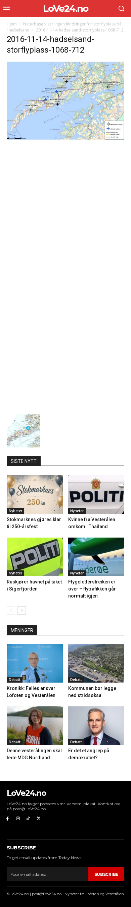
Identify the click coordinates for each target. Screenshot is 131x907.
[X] (38, 818)
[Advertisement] (65, 209)
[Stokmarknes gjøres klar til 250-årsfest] (35, 494)
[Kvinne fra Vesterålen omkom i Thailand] (96, 494)
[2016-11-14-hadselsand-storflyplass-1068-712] (65, 138)
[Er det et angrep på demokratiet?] (96, 725)
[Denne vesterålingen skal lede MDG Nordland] (35, 725)
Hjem (12, 24)
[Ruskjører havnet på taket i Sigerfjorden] (35, 557)
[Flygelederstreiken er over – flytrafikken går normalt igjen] (96, 557)
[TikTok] (28, 818)
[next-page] (21, 610)
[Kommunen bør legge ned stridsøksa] (96, 663)
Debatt (14, 679)
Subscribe (106, 874)
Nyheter (15, 510)
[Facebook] (7, 818)
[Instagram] (17, 818)
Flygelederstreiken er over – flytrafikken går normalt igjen (92, 589)
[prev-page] (11, 610)
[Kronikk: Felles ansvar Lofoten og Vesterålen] (35, 663)
